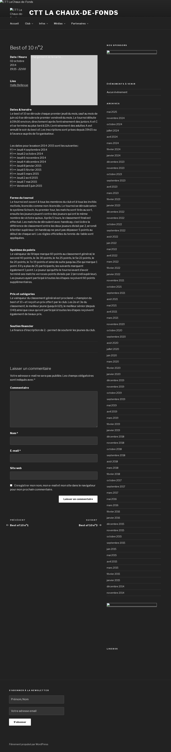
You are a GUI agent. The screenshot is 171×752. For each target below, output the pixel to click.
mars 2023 (113, 193)
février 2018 (113, 474)
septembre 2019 (116, 399)
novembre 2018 (115, 442)
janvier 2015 (113, 580)
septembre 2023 (116, 180)
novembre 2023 (115, 168)
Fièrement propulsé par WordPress (28, 744)
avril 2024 (112, 136)
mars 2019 (112, 417)
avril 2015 (112, 561)
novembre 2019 (115, 386)
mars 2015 (112, 567)
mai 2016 (112, 499)
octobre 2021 (114, 286)
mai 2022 (112, 249)
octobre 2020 (114, 330)
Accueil (14, 23)
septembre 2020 (116, 336)
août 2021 (112, 299)
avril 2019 (112, 411)
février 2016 (113, 511)
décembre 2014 (115, 586)
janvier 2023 (113, 205)
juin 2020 (112, 355)
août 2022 (112, 236)
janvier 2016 (113, 517)
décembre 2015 (115, 523)
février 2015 (113, 573)
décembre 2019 (115, 380)
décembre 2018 (115, 436)
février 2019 (113, 424)
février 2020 (114, 367)
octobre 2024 (114, 124)
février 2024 (113, 149)
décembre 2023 (115, 161)
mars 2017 (112, 492)
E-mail (15, 450)
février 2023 (113, 199)
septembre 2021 (116, 292)
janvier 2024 (113, 155)
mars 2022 (113, 261)
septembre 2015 (116, 542)
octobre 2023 (114, 174)
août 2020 (112, 342)
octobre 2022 (114, 224)
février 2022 (113, 267)
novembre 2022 (115, 217)
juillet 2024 (113, 130)
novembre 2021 (115, 280)
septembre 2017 (116, 486)
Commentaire (19, 387)
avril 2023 (112, 186)
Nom (14, 433)
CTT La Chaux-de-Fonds (73, 12)
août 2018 (112, 461)
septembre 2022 (116, 230)
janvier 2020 (114, 374)
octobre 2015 (114, 536)
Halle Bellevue (19, 85)
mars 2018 (112, 467)
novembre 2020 (116, 324)
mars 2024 (113, 143)
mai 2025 (112, 111)
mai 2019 (112, 405)
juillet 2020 (113, 349)
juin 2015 (111, 549)
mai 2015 (112, 555)
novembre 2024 (116, 118)
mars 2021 (112, 317)
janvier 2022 (113, 274)
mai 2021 (112, 305)
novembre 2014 (115, 592)
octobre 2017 (114, 480)
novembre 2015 (115, 530)
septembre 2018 (116, 455)
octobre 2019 (114, 392)
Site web (16, 468)
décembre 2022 (115, 211)
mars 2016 (112, 505)
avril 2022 (112, 255)
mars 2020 (113, 361)
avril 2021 (112, 311)
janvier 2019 (113, 430)
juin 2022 (112, 243)
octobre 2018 (114, 449)
